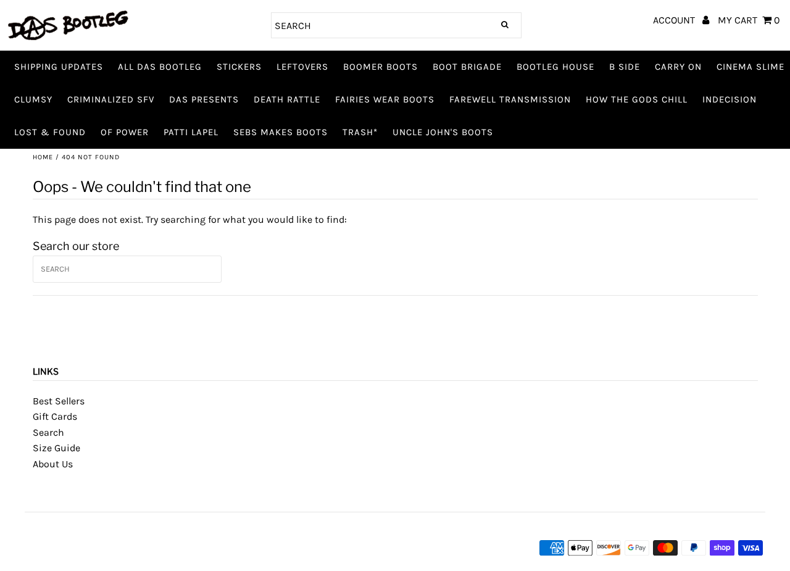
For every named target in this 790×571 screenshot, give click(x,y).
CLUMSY (33, 99)
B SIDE (624, 66)
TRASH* (360, 132)
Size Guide (56, 448)
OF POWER (125, 132)
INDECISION (729, 99)
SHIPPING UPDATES (58, 66)
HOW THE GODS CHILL (637, 99)
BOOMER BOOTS (380, 66)
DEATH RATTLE (287, 99)
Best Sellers (59, 401)
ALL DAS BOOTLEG (160, 66)
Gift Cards (55, 416)
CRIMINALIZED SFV (110, 99)
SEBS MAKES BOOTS (280, 132)
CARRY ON (678, 66)
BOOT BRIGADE (467, 66)
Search (48, 432)
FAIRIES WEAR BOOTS (384, 99)
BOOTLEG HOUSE (555, 66)
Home (43, 157)
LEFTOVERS (302, 66)
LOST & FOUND (50, 132)
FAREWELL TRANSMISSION (510, 99)
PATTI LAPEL (191, 132)
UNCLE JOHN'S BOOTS (443, 132)
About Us (53, 464)
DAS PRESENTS (204, 99)
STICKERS (239, 66)
